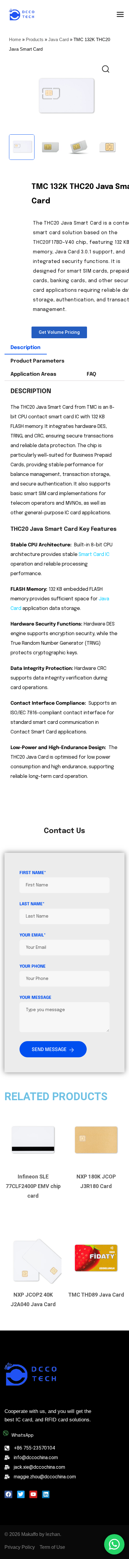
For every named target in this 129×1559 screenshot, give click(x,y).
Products (35, 39)
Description (25, 347)
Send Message (49, 1049)
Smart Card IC (94, 554)
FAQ (91, 374)
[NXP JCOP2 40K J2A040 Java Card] (33, 1257)
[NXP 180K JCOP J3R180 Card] (96, 1139)
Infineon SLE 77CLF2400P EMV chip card (33, 1186)
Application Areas (33, 374)
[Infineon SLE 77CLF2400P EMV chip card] (33, 1139)
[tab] (25, 347)
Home (15, 39)
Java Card (58, 39)
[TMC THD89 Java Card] (96, 1257)
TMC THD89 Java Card (96, 1295)
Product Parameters (37, 361)
